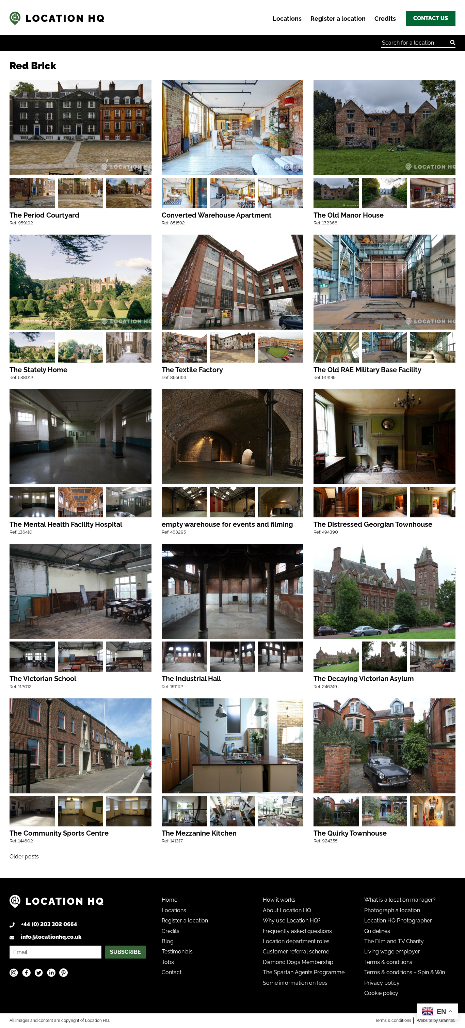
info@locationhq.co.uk (51, 937)
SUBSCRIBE (125, 952)
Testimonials (177, 951)
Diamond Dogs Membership (298, 962)
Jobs (168, 962)
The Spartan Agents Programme (303, 972)
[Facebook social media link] (26, 972)
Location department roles (296, 941)
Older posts (24, 856)
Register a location (338, 18)
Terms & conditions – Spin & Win (404, 972)
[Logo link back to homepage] (56, 904)
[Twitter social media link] (38, 972)
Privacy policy (382, 983)
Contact (171, 972)
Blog (168, 941)
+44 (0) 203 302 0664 (49, 924)
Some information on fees (295, 983)
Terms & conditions (388, 962)
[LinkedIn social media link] (51, 972)
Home (169, 900)
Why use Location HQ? (292, 920)
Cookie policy (381, 993)
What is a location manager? (400, 900)
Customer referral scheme (296, 951)
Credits (385, 18)
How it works (279, 900)
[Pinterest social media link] (63, 972)
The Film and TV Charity (394, 941)
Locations (287, 18)
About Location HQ (287, 910)
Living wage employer (392, 951)
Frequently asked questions (297, 931)
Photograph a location (392, 910)
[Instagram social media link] (14, 972)
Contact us (430, 18)
